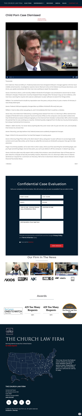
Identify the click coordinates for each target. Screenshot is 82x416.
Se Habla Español (11, 345)
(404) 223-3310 (10, 397)
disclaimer (30, 242)
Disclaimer (9, 410)
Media (57, 3)
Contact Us (73, 3)
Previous (9, 163)
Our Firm (27, 3)
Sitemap (15, 410)
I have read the (27, 242)
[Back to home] (13, 3)
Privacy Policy (57, 235)
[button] (79, 414)
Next (76, 163)
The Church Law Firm (16, 386)
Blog (65, 3)
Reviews (50, 3)
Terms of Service (27, 237)
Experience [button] (38, 3)
